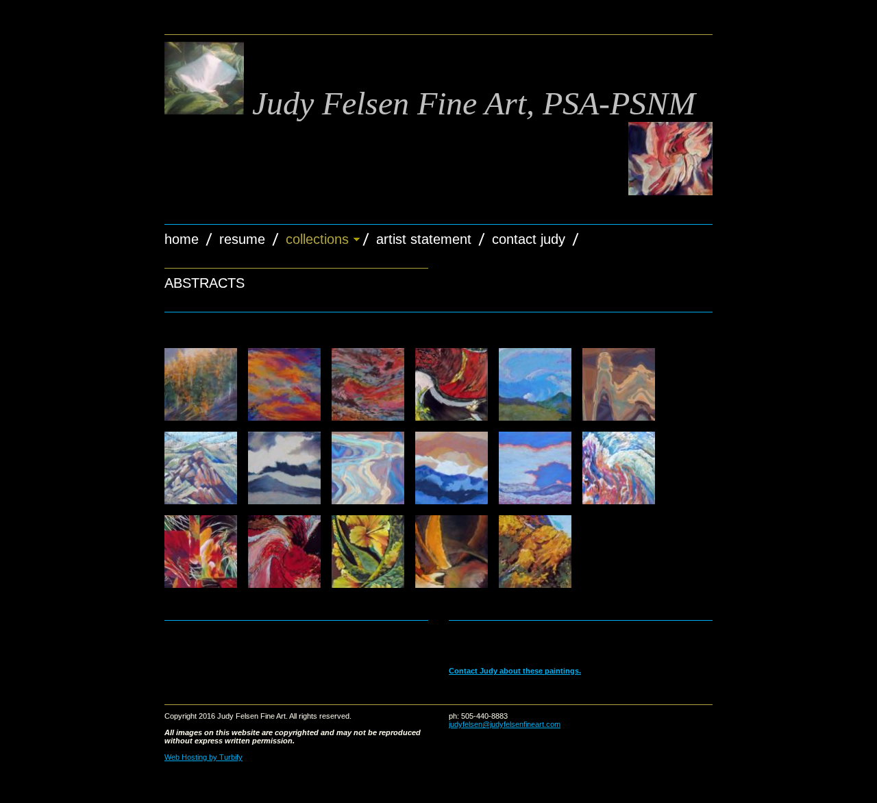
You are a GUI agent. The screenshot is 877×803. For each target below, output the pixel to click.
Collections (317, 239)
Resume (242, 239)
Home (181, 239)
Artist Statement (423, 239)
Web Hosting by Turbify (203, 757)
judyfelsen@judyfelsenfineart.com (504, 724)
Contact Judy (528, 239)
